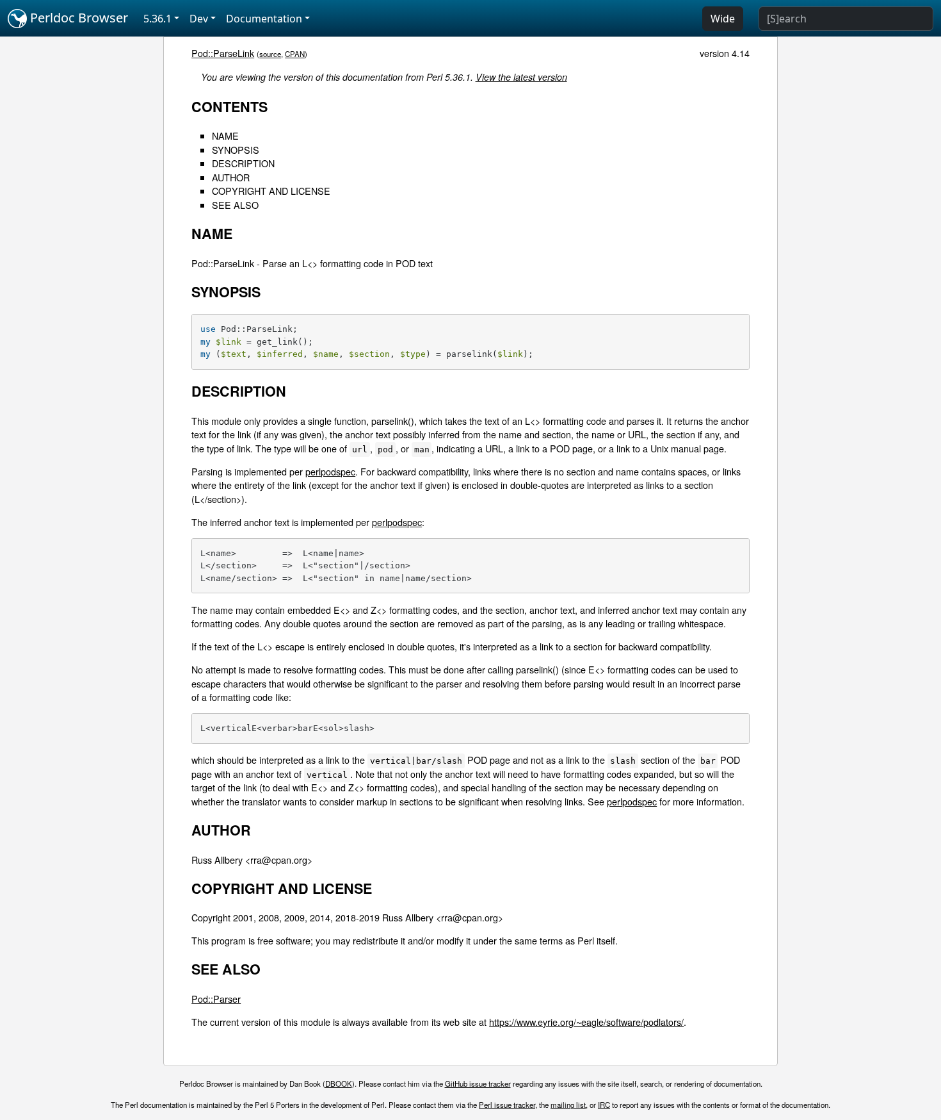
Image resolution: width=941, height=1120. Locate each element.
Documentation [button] (264, 19)
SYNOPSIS (235, 149)
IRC (604, 1104)
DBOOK (338, 1083)
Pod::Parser (216, 998)
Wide (723, 19)
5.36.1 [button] (157, 19)
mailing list (568, 1104)
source (270, 54)
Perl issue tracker (507, 1104)
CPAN (295, 54)
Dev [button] (198, 19)
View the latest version (521, 76)
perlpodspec (330, 471)
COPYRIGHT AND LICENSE (271, 190)
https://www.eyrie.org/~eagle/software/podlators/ (586, 1021)
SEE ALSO (235, 204)
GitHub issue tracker (478, 1083)
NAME (225, 135)
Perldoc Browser (77, 17)
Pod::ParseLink (222, 53)
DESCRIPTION (243, 163)
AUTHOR (231, 177)
